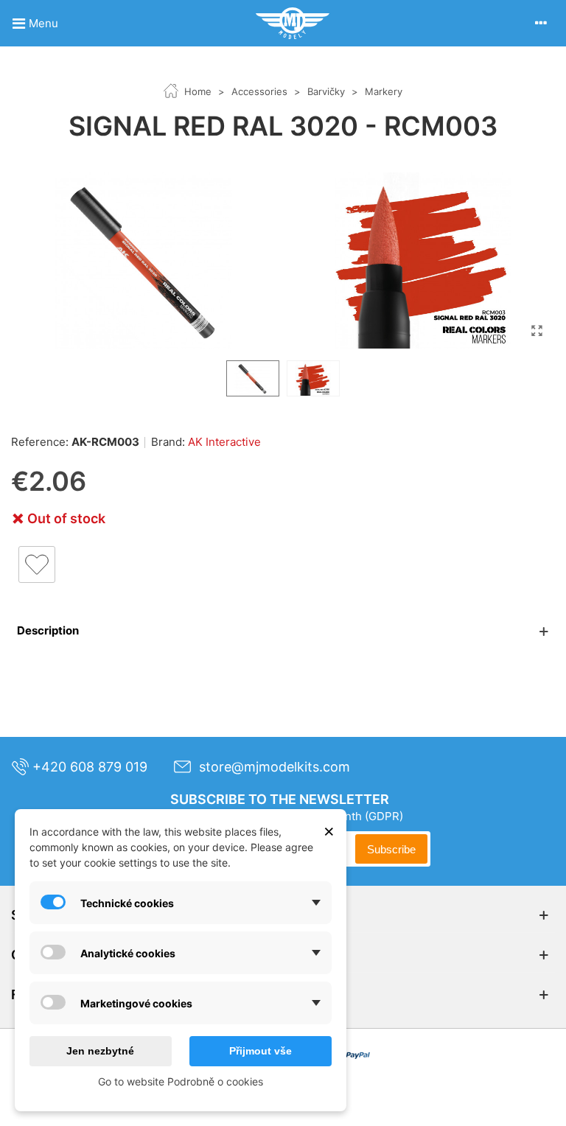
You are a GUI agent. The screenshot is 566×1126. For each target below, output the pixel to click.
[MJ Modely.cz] (292, 23)
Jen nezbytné (100, 1051)
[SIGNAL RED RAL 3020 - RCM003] (536, 330)
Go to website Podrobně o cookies (180, 1081)
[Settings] (541, 23)
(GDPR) (384, 816)
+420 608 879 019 (89, 766)
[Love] (36, 564)
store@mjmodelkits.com (274, 766)
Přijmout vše (260, 1051)
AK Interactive (224, 442)
